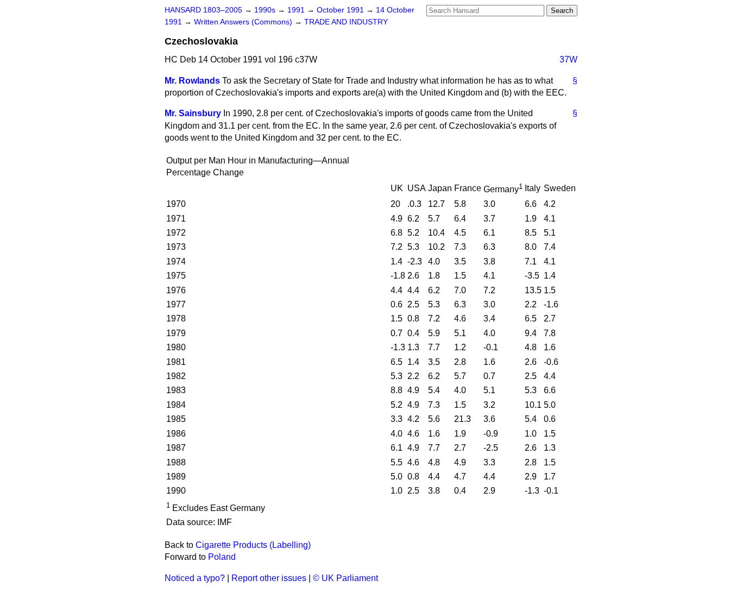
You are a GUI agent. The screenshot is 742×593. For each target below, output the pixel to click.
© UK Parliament (345, 578)
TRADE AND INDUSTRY (346, 22)
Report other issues (268, 578)
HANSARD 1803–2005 (203, 10)
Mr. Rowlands (192, 80)
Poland (222, 557)
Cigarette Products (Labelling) (253, 545)
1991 (297, 10)
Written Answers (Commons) (244, 22)
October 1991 (341, 10)
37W (568, 59)
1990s (266, 10)
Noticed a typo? (195, 578)
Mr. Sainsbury (193, 113)
